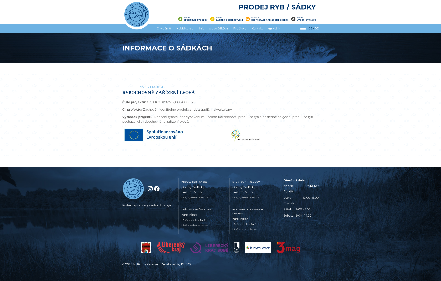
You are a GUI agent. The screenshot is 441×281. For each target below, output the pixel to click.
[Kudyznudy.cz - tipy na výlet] (258, 248)
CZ (310, 28)
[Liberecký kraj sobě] (209, 248)
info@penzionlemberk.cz (245, 229)
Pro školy (239, 28)
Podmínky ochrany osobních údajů (146, 205)
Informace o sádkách (213, 28)
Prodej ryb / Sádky (277, 7)
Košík (276, 28)
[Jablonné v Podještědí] (146, 248)
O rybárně (164, 28)
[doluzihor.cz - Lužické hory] (236, 248)
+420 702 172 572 (193, 219)
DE (317, 28)
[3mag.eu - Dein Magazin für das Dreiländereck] (288, 248)
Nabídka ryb (184, 28)
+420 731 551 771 (192, 192)
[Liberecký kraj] (171, 248)
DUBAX (186, 264)
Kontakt (257, 28)
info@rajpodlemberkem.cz (194, 197)
